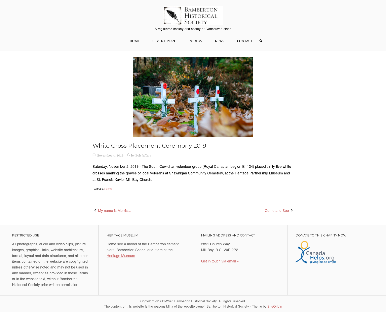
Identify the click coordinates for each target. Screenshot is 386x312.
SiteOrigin (274, 306)
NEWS (219, 41)
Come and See (277, 210)
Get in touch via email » (220, 260)
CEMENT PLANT (164, 41)
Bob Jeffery (144, 155)
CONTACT (245, 41)
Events (108, 189)
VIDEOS (196, 41)
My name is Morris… (114, 210)
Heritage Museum (121, 255)
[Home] (193, 15)
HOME (135, 41)
